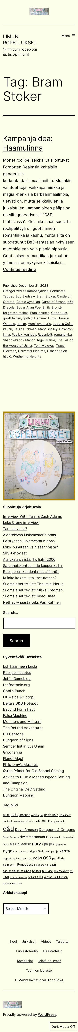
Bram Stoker (46, 296)
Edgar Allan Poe (28, 307)
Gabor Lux (59, 313)
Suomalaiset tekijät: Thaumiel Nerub (33, 584)
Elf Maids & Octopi (18, 697)
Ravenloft (45, 334)
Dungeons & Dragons (57, 829)
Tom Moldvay (44, 345)
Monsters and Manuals (22, 721)
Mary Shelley (47, 329)
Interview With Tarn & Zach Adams (32, 516)
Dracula (9, 307)
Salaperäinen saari (45, 864)
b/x (41, 815)
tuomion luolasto (18, 877)
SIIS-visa (47, 870)
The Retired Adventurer (23, 728)
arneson (24, 814)
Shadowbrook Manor (19, 340)
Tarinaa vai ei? (15, 529)
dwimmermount (32, 837)
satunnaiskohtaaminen (17, 870)
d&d (70, 302)
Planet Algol (13, 758)
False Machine (15, 715)
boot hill (7, 821)
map (5, 858)
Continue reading (19, 269)
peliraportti (9, 864)
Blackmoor (65, 814)
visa (19, 883)
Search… (10, 612)
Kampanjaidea (37, 291)
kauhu (7, 329)
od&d (37, 858)
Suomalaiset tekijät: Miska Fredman (33, 590)
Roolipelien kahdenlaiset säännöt (31, 571)
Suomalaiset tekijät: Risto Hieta (29, 596)
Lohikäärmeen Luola (20, 666)
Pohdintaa (57, 291)
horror (21, 324)
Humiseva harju (39, 324)
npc (29, 858)
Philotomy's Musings (20, 764)
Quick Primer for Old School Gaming (33, 771)
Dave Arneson (26, 829)
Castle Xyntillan (28, 302)
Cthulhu (47, 821)
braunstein (18, 821)
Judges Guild (63, 324)
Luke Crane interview (21, 522)
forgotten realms (15, 313)
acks (6, 815)
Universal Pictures (31, 351)
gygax (9, 850)
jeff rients (21, 851)
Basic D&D (51, 814)
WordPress (47, 1014)
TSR (6, 877)
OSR (47, 857)
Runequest (25, 864)
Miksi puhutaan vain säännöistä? (30, 547)
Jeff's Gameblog (17, 678)
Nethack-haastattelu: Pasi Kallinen (32, 602)
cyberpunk (58, 821)
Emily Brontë (52, 307)
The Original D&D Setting (24, 789)
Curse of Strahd (54, 302)
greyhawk (61, 844)
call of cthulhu (33, 821)
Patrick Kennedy (24, 334)
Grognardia (12, 752)
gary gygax (43, 843)
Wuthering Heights (27, 356)
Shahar (36, 870)
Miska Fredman (17, 858)
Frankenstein (39, 313)
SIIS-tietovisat (15, 553)
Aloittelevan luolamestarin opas (29, 535)
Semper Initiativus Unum (23, 746)
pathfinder (58, 858)
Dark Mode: (60, 1027)
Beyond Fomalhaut (19, 709)
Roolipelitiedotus (17, 672)
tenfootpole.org (16, 685)
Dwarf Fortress (11, 837)
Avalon (35, 814)
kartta (64, 851)
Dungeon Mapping (18, 795)
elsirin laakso (20, 844)
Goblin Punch (14, 691)
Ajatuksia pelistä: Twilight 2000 (29, 559)
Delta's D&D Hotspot (20, 703)
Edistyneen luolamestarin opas (29, 541)
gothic (27, 318)
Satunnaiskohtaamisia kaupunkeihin (33, 565)
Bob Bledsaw (25, 296)
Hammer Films (45, 318)
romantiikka (63, 334)
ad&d (14, 815)
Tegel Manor (45, 340)
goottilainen (12, 318)
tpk (71, 870)
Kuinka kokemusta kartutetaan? (30, 578)
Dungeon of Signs (18, 740)
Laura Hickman (25, 329)
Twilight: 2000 (35, 877)
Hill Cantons (13, 734)
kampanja (52, 851)
